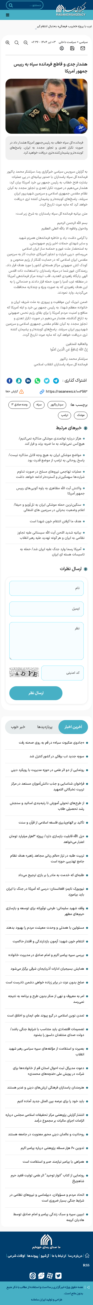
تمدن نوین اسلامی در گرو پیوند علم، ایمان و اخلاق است (45, 1015)
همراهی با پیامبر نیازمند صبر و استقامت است (53, 1161)
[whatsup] (36, 381)
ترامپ (64, 415)
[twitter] (46, 381)
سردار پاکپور (57, 405)
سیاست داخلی (67, 42)
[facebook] (9, 381)
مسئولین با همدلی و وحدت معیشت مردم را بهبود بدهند (45, 927)
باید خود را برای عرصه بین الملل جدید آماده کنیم (50, 1101)
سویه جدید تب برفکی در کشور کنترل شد (57, 756)
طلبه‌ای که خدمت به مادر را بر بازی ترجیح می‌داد (51, 875)
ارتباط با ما (59, 1255)
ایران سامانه (38, 1299)
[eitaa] (32, 1275)
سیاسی (83, 42)
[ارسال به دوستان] (82, 48)
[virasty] (41, 1275)
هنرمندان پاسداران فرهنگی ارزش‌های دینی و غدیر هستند (45, 1087)
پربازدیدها (44, 727)
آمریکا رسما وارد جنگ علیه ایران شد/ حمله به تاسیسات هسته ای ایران (52, 552)
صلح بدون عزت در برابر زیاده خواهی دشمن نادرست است (45, 982)
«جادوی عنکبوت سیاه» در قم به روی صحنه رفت (51, 742)
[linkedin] (27, 381)
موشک (80, 415)
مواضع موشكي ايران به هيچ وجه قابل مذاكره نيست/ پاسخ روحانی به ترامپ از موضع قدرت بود (47, 458)
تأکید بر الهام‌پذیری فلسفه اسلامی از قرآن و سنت (51, 822)
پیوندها (32, 1255)
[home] (46, 1242)
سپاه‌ (38, 405)
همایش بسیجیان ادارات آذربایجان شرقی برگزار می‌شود (47, 968)
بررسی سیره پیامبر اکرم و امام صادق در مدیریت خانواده (46, 955)
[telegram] (55, 381)
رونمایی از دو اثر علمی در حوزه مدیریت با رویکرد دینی (47, 770)
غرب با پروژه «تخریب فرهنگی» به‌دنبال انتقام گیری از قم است (57, 26)
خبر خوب (18, 727)
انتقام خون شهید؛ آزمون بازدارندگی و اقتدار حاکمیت (48, 941)
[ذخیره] (72, 48)
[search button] (10, 5)
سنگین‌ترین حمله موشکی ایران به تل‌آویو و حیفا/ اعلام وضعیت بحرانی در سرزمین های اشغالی (49, 507)
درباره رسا (75, 1255)
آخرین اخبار (73, 727)
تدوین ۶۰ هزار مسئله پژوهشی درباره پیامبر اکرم (52, 1148)
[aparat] (49, 1275)
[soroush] (18, 381)
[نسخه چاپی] (61, 48)
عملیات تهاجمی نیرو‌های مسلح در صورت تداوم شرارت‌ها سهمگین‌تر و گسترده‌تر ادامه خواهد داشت (50, 474)
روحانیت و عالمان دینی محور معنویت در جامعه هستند (46, 1134)
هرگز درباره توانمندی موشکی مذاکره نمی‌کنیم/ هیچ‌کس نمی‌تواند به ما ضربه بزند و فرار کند (52, 441)
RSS (86, 1265)
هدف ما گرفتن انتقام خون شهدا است (55, 521)
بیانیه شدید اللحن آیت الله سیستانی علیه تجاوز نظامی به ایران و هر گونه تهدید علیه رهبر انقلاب (51, 535)
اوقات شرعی (16, 1255)
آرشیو (45, 1255)
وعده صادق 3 (19, 405)
